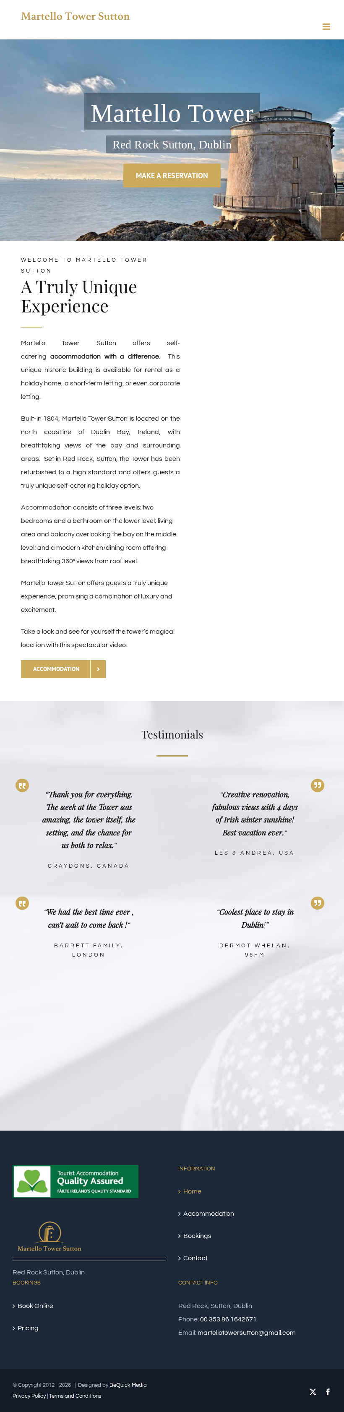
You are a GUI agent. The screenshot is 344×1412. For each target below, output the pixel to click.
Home (192, 1191)
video (117, 645)
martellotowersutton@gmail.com (247, 1332)
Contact (195, 1258)
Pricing (28, 1328)
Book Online (35, 1306)
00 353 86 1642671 (228, 1319)
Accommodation (208, 1213)
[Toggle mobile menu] (327, 26)
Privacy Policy (29, 1396)
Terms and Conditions (75, 1396)
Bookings (197, 1236)
